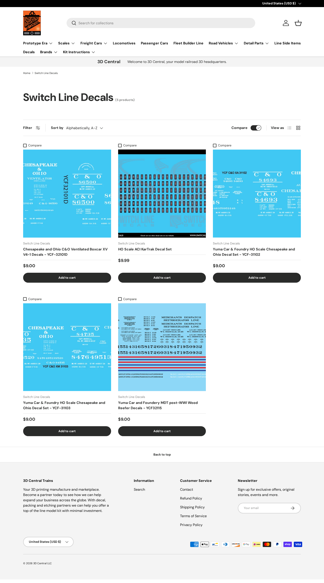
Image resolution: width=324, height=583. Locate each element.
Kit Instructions (76, 52)
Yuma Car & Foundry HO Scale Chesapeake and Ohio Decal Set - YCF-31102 (254, 252)
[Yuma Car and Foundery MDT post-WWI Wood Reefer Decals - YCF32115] (162, 347)
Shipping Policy (192, 507)
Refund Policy (191, 498)
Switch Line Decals (46, 73)
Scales (64, 43)
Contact (186, 489)
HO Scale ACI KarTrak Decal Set (145, 249)
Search (139, 489)
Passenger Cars (154, 43)
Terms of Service (193, 516)
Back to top (162, 454)
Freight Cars (91, 43)
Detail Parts (254, 43)
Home (26, 73)
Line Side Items (287, 43)
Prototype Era (35, 43)
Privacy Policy (191, 524)
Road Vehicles (221, 43)
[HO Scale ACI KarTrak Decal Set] (162, 194)
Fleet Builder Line (188, 43)
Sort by (57, 127)
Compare (239, 127)
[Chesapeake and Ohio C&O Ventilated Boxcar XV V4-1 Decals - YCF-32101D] (67, 194)
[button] (298, 23)
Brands (46, 52)
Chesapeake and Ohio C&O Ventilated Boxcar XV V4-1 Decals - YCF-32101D (65, 252)
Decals (29, 52)
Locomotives (124, 43)
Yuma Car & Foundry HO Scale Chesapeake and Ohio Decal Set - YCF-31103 (64, 405)
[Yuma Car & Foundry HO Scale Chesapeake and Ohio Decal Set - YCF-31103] (67, 347)
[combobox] (161, 23)
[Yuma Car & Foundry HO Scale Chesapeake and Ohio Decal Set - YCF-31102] (257, 194)
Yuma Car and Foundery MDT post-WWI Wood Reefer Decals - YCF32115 (158, 405)
